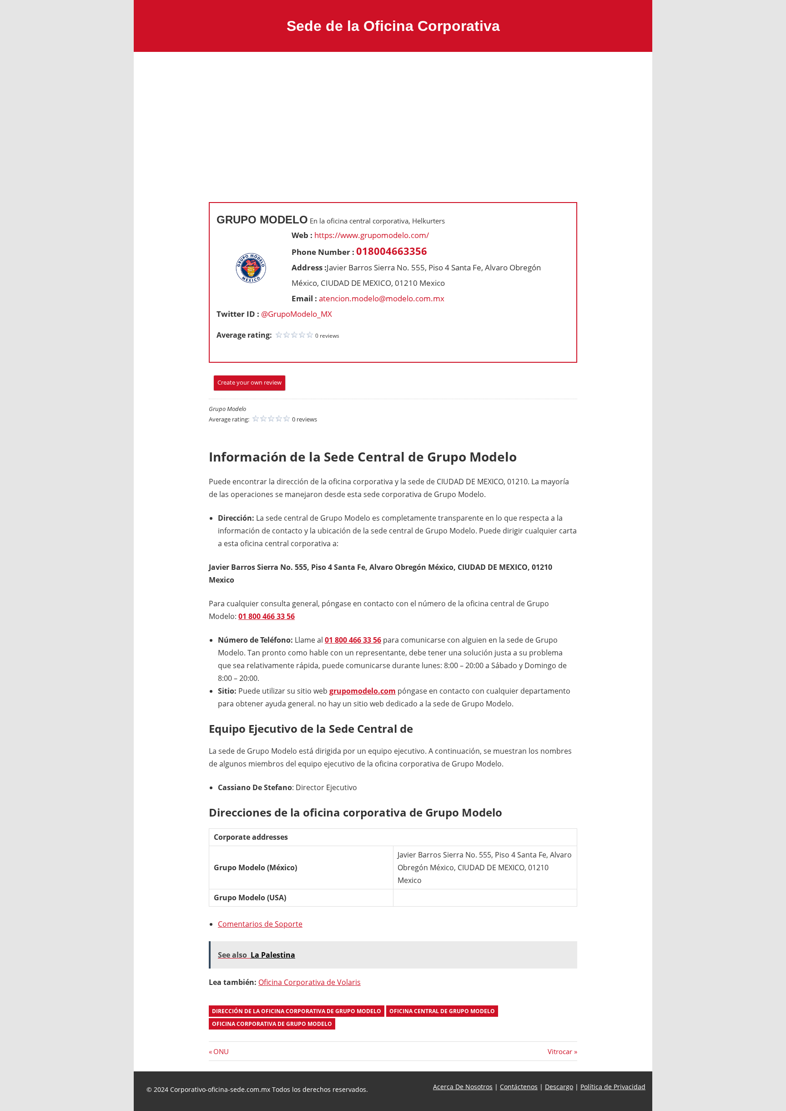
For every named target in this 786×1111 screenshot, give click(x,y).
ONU (221, 1051)
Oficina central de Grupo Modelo (442, 1011)
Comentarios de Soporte (260, 924)
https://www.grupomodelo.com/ (371, 235)
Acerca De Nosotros (463, 1086)
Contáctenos (519, 1086)
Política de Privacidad (612, 1086)
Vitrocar (560, 1051)
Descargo (559, 1086)
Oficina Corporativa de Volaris (309, 982)
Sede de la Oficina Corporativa (393, 26)
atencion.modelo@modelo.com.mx (381, 298)
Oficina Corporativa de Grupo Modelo (272, 1024)
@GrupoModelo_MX (296, 314)
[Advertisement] (393, 120)
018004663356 (391, 251)
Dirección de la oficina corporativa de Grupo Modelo (296, 1011)
